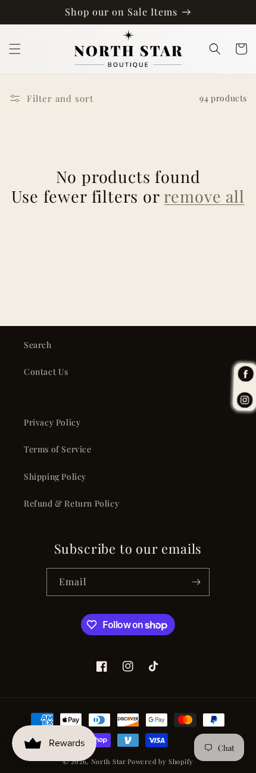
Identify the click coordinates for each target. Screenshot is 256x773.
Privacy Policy (52, 422)
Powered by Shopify (160, 761)
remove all (204, 196)
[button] (15, 49)
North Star (108, 761)
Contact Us (46, 371)
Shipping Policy (55, 476)
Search (38, 344)
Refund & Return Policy (71, 503)
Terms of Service (58, 449)
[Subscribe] (196, 582)
